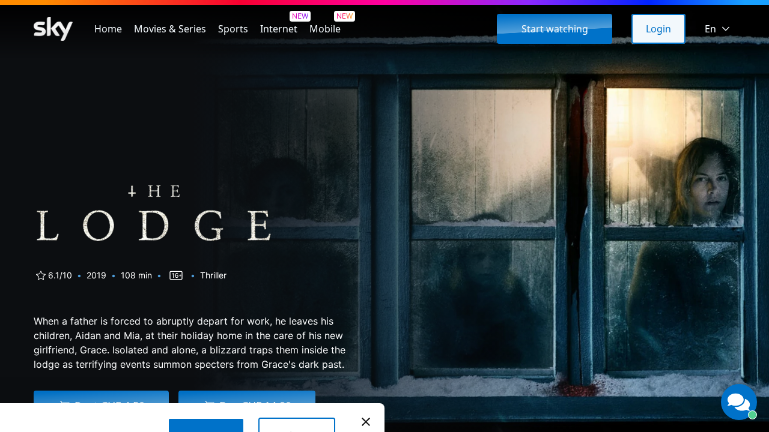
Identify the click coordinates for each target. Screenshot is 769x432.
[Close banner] (366, 422)
